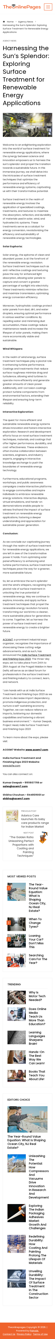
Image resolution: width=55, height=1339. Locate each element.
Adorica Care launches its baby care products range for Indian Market (35, 819)
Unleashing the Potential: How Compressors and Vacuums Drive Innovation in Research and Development (39, 1176)
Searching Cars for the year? (38, 959)
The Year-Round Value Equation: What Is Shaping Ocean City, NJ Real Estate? (38, 897)
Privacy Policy (24, 1334)
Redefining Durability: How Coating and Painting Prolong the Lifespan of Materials (38, 1250)
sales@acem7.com (15, 786)
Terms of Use (40, 1334)
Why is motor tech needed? (37, 996)
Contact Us (9, 1334)
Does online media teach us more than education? (37, 1016)
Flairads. (34, 1330)
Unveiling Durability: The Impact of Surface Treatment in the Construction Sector (38, 1284)
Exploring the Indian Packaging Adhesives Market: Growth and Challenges (37, 1217)
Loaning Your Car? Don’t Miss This (36, 941)
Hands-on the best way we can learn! (37, 1057)
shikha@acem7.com (16, 798)
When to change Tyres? (35, 923)
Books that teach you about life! (37, 1075)
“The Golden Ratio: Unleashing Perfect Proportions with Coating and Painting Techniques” (21, 845)
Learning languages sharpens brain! (37, 1038)
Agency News (9, 41)
